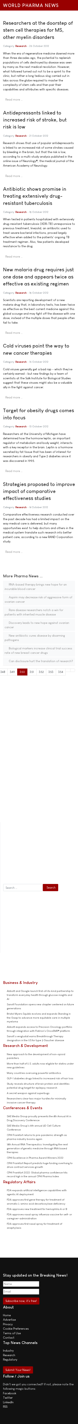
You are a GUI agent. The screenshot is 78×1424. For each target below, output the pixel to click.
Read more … (14, 99)
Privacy (8, 1324)
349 (12, 671)
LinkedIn (8, 1402)
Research (21, 45)
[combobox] (23, 887)
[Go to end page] (72, 670)
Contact (8, 1337)
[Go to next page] (67, 670)
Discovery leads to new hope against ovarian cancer (37, 625)
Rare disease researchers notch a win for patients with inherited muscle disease (34, 612)
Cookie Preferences (16, 1328)
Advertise (9, 1319)
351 (32, 671)
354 (60, 671)
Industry (8, 1350)
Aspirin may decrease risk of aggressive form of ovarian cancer (38, 599)
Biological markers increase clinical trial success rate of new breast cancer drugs (38, 651)
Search (51, 887)
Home (7, 1315)
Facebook (9, 1393)
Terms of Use (12, 1333)
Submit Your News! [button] (17, 1370)
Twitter (8, 1397)
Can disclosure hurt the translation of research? (40, 661)
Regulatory (10, 1359)
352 (41, 671)
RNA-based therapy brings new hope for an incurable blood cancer (36, 587)
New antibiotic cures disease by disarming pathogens (35, 638)
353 (50, 671)
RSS (5, 1406)
